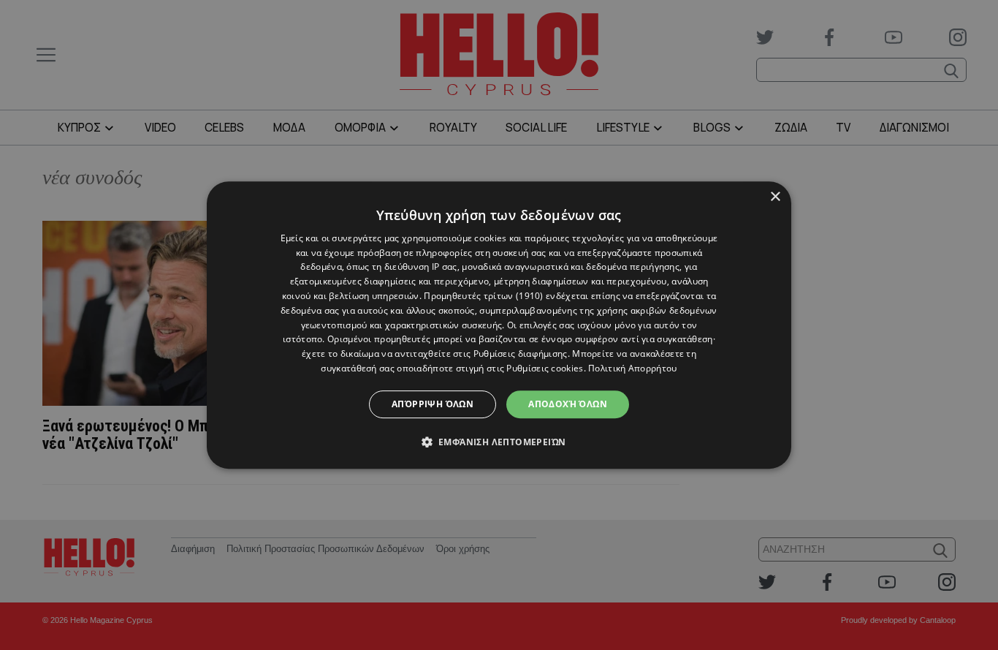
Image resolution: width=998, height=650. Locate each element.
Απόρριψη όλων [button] (432, 404)
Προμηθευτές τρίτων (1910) (484, 296)
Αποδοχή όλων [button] (567, 404)
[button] (499, 441)
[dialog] (499, 325)
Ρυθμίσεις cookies (544, 368)
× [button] (774, 197)
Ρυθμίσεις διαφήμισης (520, 353)
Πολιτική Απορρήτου (632, 368)
